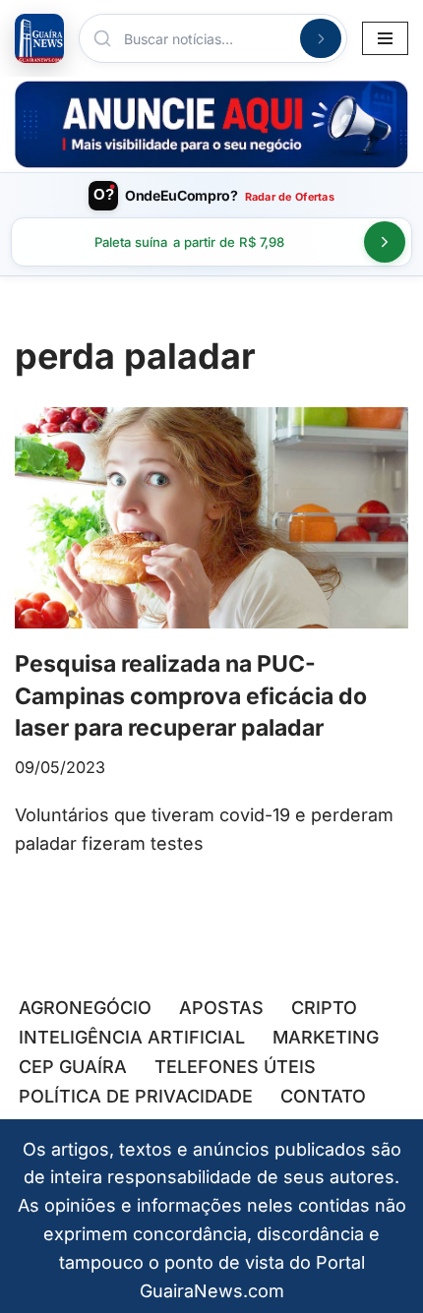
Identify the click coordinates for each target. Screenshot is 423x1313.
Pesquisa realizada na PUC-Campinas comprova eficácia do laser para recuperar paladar (191, 695)
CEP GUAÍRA (73, 1066)
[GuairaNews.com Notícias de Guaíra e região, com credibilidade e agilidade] (39, 38)
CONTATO (323, 1096)
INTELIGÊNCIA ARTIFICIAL (132, 1037)
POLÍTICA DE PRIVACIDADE (136, 1096)
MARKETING (325, 1037)
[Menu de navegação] (385, 38)
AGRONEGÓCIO (85, 1007)
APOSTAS (221, 1007)
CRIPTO (324, 1007)
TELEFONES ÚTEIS (235, 1066)
